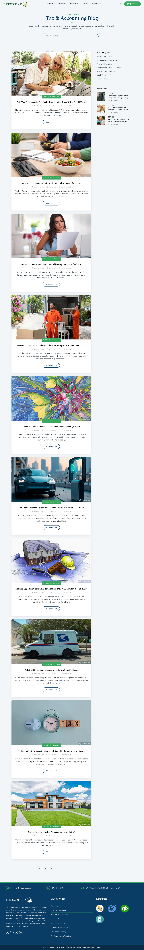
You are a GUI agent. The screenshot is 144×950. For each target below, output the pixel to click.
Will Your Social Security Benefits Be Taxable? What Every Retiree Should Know (118, 109)
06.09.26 (45, 340)
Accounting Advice (104, 57)
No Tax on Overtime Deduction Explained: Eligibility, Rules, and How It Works (51, 751)
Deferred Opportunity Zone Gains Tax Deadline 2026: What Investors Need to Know (51, 589)
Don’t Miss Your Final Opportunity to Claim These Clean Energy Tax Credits (51, 507)
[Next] (130, 88)
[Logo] (15, 4)
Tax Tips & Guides (104, 79)
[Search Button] (99, 35)
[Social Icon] (7, 932)
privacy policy (133, 944)
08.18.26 (111, 105)
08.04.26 (45, 177)
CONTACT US (96, 4)
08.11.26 (111, 117)
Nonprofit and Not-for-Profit (109, 68)
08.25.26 (111, 93)
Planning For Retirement (107, 72)
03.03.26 (45, 745)
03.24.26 (45, 664)
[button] (140, 944)
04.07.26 (45, 583)
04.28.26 (45, 502)
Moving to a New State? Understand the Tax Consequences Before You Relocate (51, 345)
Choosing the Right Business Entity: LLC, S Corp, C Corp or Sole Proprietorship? (119, 97)
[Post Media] (101, 96)
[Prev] (129, 88)
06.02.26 (45, 421)
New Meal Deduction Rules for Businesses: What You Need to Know (51, 183)
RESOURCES (74, 4)
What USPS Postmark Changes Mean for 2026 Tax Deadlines (51, 670)
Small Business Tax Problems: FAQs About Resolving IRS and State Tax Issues (119, 121)
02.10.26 (45, 826)
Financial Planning (104, 64)
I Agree (92, 944)
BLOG (86, 4)
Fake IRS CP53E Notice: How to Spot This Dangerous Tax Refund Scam (51, 264)
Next (69, 868)
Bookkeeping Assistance (107, 60)
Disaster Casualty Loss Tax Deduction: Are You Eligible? (51, 832)
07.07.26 (45, 258)
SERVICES (50, 4)
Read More (50, 122)
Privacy (76, 947)
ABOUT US (62, 4)
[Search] (121, 3)
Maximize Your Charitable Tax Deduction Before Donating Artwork (51, 426)
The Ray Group (114, 100)
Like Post (52, 106)
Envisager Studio (95, 947)
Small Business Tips (105, 75)
